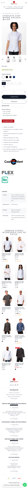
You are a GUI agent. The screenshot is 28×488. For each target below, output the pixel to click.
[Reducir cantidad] (3, 92)
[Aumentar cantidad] (25, 92)
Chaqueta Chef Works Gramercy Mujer (7, 337)
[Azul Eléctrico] (13, 77)
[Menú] (2, 2)
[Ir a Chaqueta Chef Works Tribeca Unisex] (7, 298)
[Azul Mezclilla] (15, 341)
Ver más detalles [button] (14, 418)
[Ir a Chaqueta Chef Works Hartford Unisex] (20, 298)
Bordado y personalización (14, 396)
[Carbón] (2, 313)
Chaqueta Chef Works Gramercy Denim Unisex (20, 337)
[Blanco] (3, 77)
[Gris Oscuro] (17, 259)
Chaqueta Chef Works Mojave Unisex (6, 365)
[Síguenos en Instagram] (15, 385)
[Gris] (10, 77)
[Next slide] (25, 59)
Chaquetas (9, 6)
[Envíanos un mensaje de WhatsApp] (25, 485)
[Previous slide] (3, 59)
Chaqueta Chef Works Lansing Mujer (19, 255)
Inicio (4, 6)
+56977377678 (15, 407)
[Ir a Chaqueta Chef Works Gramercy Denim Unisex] (20, 326)
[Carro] (26, 2)
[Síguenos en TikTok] (17, 385)
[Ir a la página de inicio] (14, 2)
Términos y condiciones (14, 392)
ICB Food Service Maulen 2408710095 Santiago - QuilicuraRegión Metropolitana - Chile (14, 465)
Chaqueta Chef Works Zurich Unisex (19, 365)
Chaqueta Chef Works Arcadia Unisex (6, 255)
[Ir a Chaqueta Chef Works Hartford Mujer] (7, 272)
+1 (7, 259)
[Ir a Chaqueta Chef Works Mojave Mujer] (20, 272)
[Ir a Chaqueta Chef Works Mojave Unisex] (7, 354)
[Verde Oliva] (17, 287)
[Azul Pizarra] (5, 287)
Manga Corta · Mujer (18, 6)
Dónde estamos (14, 398)
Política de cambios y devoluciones (14, 394)
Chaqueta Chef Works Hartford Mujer (7, 283)
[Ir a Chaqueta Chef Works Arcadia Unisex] (7, 244)
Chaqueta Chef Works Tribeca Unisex (6, 309)
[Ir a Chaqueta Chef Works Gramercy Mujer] (7, 326)
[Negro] (6, 77)
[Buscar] (4, 2)
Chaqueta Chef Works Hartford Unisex (20, 309)
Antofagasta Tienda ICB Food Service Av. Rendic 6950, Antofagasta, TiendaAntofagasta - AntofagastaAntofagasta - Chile (14, 430)
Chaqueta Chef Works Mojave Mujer (19, 283)
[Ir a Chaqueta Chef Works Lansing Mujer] (20, 244)
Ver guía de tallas (8, 121)
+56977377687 (15, 443)
